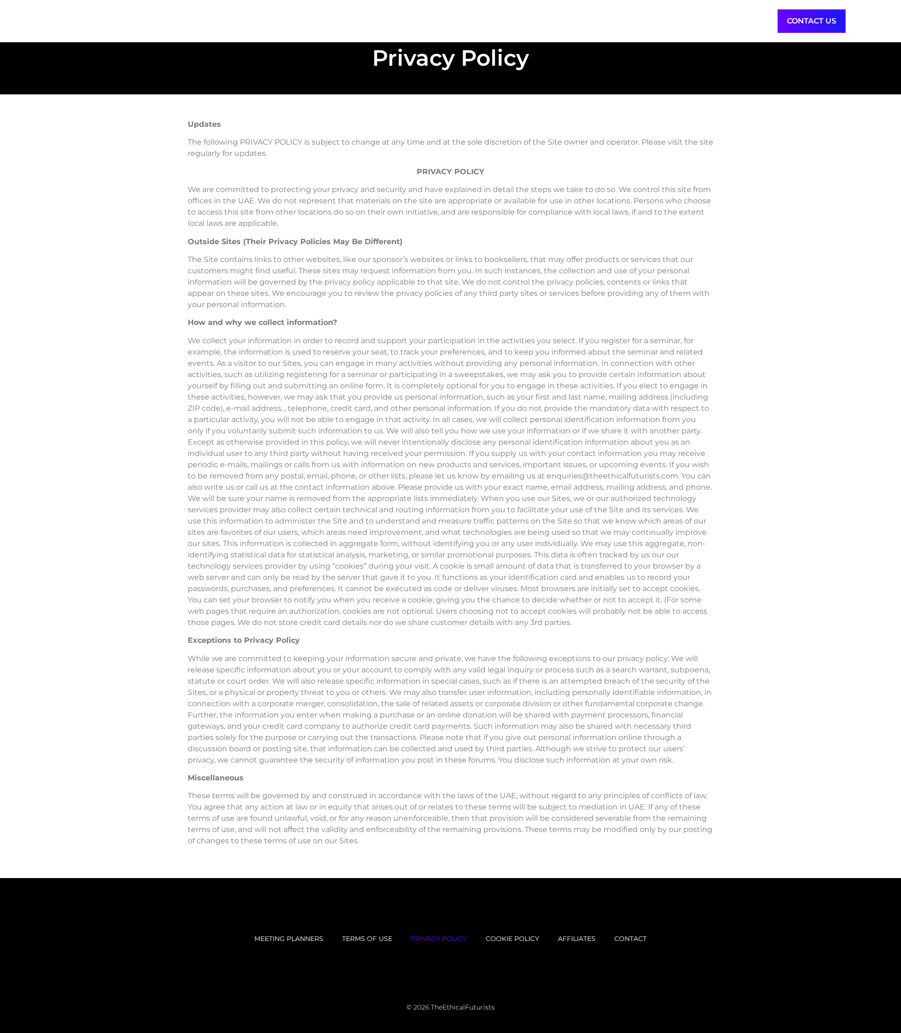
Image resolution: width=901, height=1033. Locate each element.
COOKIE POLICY (512, 938)
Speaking (600, 20)
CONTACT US (811, 20)
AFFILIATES (577, 938)
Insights (705, 20)
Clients (654, 20)
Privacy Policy (439, 938)
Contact (630, 938)
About (755, 20)
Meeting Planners (288, 938)
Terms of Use (367, 938)
